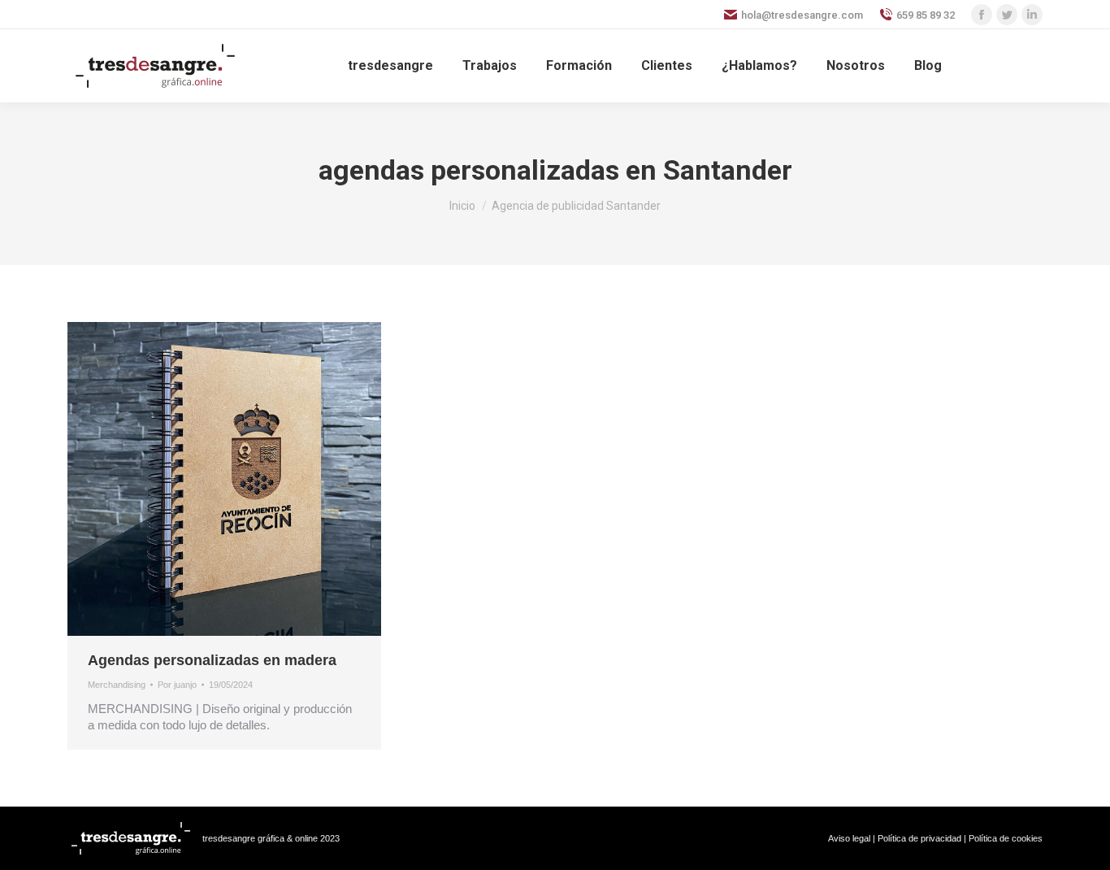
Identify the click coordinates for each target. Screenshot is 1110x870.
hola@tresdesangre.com (802, 15)
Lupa (202, 479)
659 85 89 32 (925, 15)
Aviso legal (849, 838)
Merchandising (116, 684)
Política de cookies (1006, 838)
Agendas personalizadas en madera (212, 660)
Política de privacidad (919, 838)
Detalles (246, 479)
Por (177, 684)
